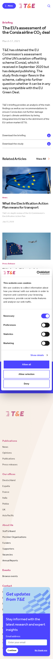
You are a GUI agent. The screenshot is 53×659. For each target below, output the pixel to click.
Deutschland (8, 480)
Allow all (26, 364)
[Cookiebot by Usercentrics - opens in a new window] (37, 273)
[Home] (27, 6)
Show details (37, 355)
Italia (4, 497)
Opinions (7, 452)
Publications (8, 458)
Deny (26, 383)
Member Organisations (14, 537)
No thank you (41, 650)
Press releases (10, 464)
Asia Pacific (8, 515)
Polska (5, 503)
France (5, 492)
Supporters (8, 548)
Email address (13, 636)
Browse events (10, 576)
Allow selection (27, 374)
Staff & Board (8, 531)
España (6, 486)
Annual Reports (10, 560)
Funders (6, 542)
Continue (12, 650)
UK (3, 509)
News (5, 446)
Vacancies (7, 554)
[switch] (45, 325)
